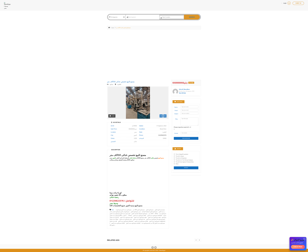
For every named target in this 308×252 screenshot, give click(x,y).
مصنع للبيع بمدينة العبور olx (139, 219)
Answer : (176, 134)
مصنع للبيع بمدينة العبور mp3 (126, 217)
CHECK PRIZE (297, 247)
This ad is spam (180, 156)
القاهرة (119, 84)
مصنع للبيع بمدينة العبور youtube (133, 223)
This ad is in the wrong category (184, 160)
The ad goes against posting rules (185, 162)
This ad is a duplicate (181, 158)
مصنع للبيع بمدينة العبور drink (139, 215)
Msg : (176, 119)
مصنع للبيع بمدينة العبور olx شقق (155, 219)
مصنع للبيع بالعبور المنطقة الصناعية (149, 211)
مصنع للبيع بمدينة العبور (126, 209)
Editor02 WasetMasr (184, 89)
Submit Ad (298, 3)
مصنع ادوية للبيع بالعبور (160, 209)
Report (186, 167)
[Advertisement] (154, 55)
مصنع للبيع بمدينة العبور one (125, 219)
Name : (176, 107)
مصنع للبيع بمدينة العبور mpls (140, 217)
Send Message (186, 138)
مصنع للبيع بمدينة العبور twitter (118, 223)
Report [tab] (179, 148)
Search (192, 17)
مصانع (113, 27)
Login (285, 3)
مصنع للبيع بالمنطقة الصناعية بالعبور (139, 213)
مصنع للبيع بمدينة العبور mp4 (154, 217)
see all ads (182, 93)
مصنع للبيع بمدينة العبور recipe (141, 221)
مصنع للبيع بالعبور (150, 209)
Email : (176, 110)
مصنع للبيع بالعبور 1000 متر (139, 209)
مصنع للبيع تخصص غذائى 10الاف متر (121, 82)
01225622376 (162, 135)
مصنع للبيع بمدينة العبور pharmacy (125, 221)
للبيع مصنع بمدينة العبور (125, 213)
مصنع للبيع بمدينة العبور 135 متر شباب (157, 223)
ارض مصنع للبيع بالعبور (136, 211)
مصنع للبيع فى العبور (124, 211)
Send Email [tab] (179, 101)
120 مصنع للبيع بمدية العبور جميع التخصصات (126, 206)
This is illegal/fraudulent (182, 154)
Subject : (176, 114)
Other (177, 163)
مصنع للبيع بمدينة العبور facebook (154, 215)
